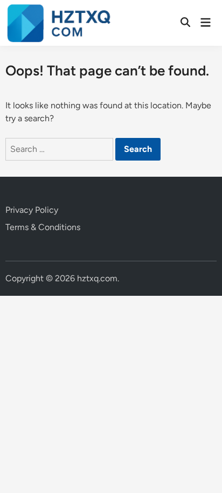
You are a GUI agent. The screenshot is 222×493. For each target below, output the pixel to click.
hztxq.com (97, 278)
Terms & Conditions (42, 227)
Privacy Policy (31, 210)
